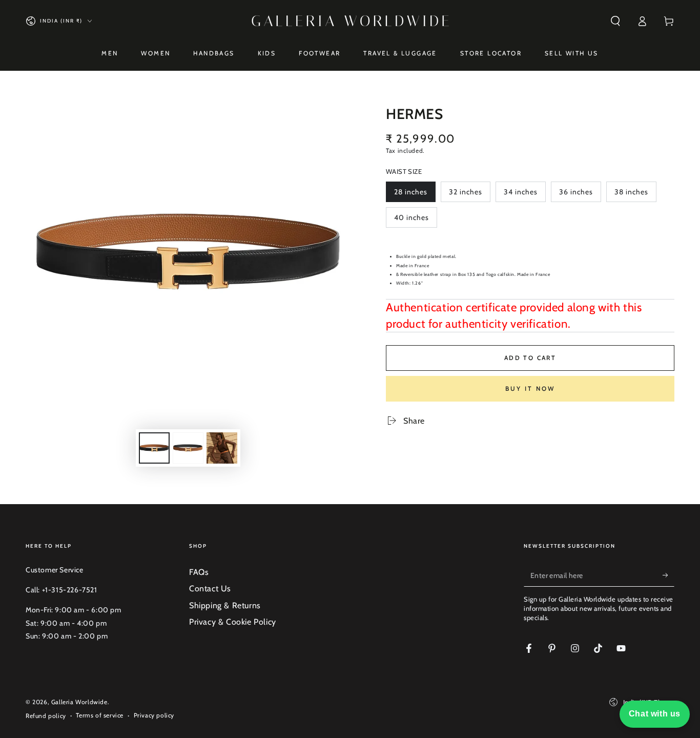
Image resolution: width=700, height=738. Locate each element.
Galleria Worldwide (79, 702)
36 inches (579, 194)
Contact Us (210, 588)
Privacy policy (154, 715)
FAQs (199, 572)
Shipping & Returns (225, 605)
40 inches (414, 220)
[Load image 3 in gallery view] (222, 448)
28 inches (414, 194)
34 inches (523, 194)
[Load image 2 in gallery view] (188, 448)
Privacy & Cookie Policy (232, 622)
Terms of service (99, 715)
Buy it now (530, 388)
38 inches (634, 194)
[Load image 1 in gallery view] (154, 448)
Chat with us (655, 713)
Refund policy (46, 716)
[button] (615, 21)
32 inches (468, 194)
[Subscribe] (668, 575)
